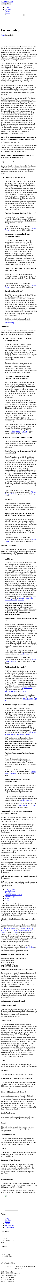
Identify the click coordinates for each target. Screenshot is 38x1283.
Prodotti (7, 11)
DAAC (3, 932)
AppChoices (30, 947)
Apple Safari (9, 893)
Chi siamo (8, 9)
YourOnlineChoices (11, 691)
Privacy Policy (9, 323)
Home (7, 7)
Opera (7, 900)
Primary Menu (6, 4)
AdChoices (22, 691)
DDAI (15, 932)
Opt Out (13, 494)
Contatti (7, 13)
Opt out (24, 432)
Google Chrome (10, 889)
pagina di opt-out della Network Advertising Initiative (19, 599)
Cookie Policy (9, 1227)
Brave (7, 898)
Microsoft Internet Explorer (13, 895)
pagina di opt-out (26, 654)
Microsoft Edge (10, 896)
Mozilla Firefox (10, 891)
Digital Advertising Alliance (22, 930)
